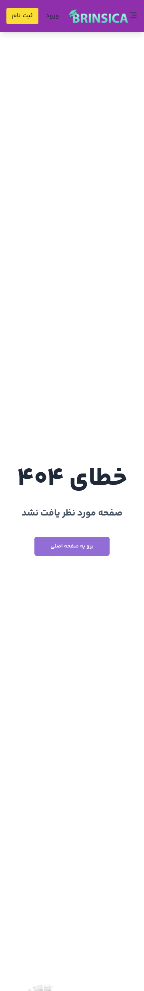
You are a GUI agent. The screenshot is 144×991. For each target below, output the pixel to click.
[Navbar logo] (98, 16)
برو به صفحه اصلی (72, 546)
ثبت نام (22, 16)
